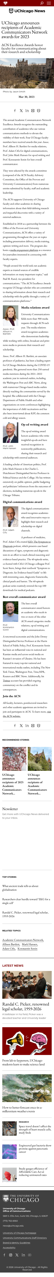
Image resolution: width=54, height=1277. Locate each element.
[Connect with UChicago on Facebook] (5, 1255)
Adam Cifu (9, 948)
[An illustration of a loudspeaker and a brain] (27, 1041)
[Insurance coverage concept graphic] (9, 1175)
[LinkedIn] (27, 110)
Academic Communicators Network (23, 940)
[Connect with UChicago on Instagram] (11, 1255)
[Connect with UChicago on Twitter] (17, 1255)
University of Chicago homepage (19, 1233)
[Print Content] (38, 110)
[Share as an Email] (32, 110)
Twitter (6, 680)
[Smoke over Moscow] (27, 1088)
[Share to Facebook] (15, 110)
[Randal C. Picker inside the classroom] (27, 985)
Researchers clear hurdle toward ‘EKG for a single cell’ (26, 901)
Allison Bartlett (11, 944)
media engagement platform (24, 250)
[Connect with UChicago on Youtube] (30, 1255)
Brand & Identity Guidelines (16, 1242)
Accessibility (9, 1247)
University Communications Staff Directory (25, 1238)
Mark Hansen (30, 944)
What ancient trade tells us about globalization (20, 888)
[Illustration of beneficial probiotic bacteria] (9, 1151)
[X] (21, 110)
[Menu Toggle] (49, 4)
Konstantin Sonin (27, 948)
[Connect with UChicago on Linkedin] (23, 1255)
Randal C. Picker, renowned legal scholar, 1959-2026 (25, 914)
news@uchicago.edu (13, 1225)
